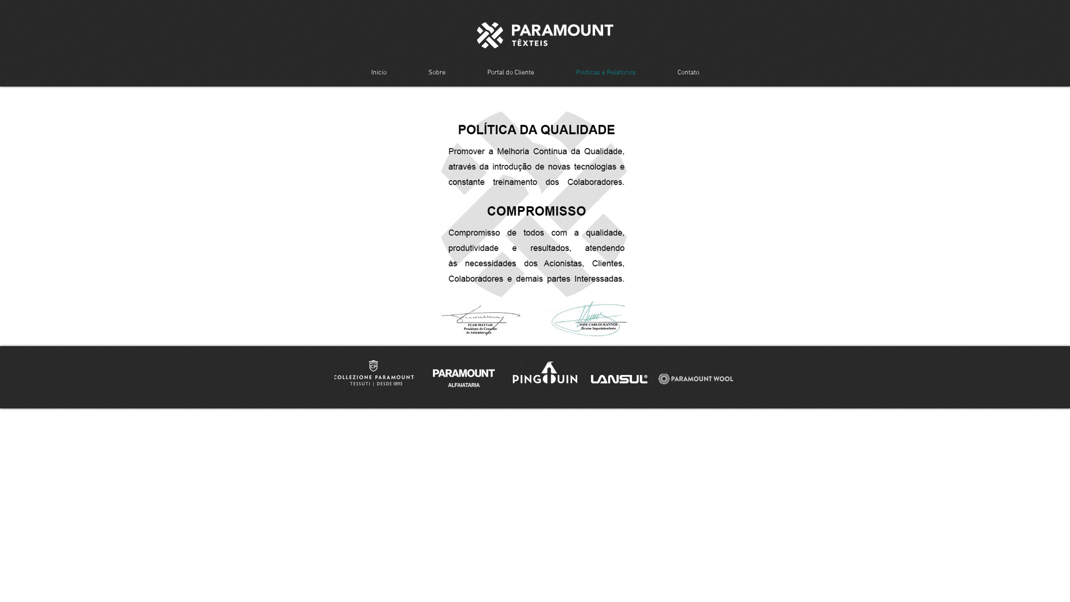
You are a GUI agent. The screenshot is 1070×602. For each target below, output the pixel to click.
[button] (374, 373)
